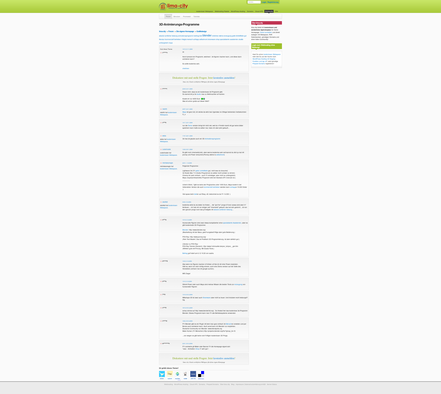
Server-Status (272, 384)
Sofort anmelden (266, 32)
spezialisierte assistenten (229, 39)
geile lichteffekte (238, 36)
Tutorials (197, 16)
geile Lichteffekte (202, 170)
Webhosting (168, 384)
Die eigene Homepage (185, 31)
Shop (197, 349)
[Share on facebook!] (194, 379)
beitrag (196, 36)
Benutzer (177, 16)
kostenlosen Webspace (168, 155)
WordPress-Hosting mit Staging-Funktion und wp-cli (264, 60)
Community (269, 11)
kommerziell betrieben (173, 39)
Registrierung (272, 2)
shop (218, 39)
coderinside (166, 149)
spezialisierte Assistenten (232, 223)
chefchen (215, 36)
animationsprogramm (186, 36)
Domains (250, 11)
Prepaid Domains (259, 63)
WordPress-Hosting (238, 11)
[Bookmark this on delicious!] (201, 379)
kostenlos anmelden (223, 77)
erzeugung (228, 36)
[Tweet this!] (163, 379)
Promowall (187, 16)
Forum (168, 16)
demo (221, 35)
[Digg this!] (171, 379)
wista (164, 136)
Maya (184, 112)
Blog (232, 384)
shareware (212, 39)
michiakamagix (167, 163)
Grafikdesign (201, 31)
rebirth (164, 109)
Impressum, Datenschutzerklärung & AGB (251, 384)
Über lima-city (225, 384)
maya (184, 39)
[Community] (162, 15)
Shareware (207, 297)
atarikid (165, 202)
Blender (185, 230)
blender (207, 35)
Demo (190, 125)
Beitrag (185, 253)
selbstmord (203, 39)
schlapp (196, 39)
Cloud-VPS (259, 11)
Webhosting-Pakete (222, 11)
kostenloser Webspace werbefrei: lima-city (182, 6)
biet (200, 36)
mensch (190, 39)
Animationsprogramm (212, 138)
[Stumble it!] (178, 379)
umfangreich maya (166, 43)
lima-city (162, 31)
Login (264, 2)
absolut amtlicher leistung (168, 36)
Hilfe (276, 11)
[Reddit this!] (186, 379)
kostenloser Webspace (204, 11)
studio (241, 39)
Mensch (229, 324)
